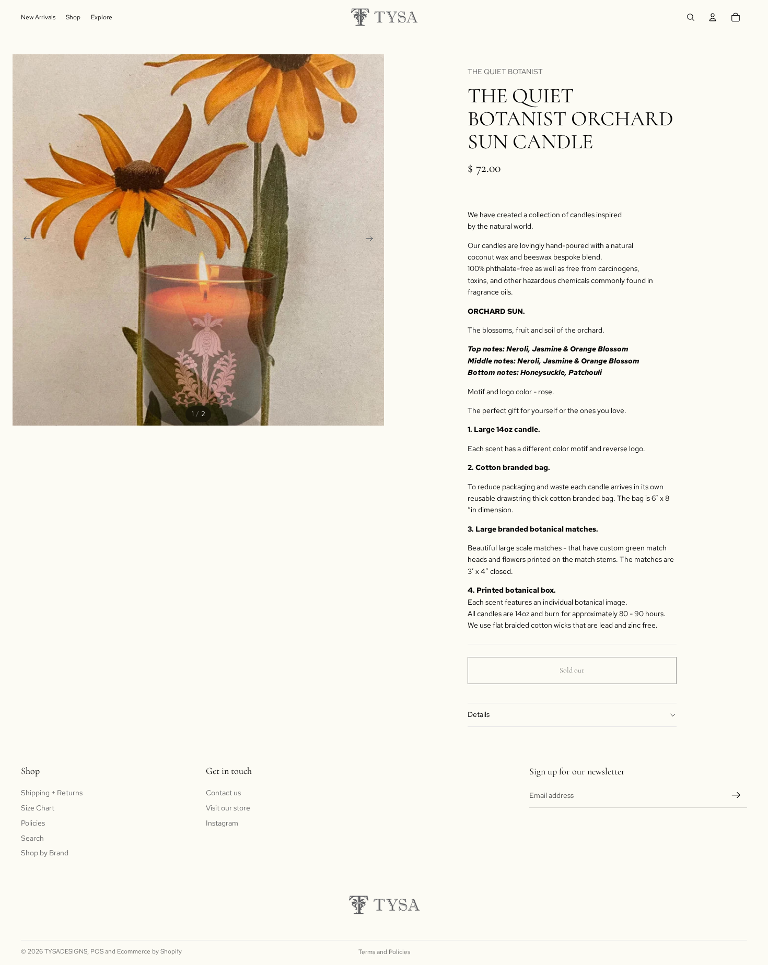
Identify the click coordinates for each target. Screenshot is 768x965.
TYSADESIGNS (65, 951)
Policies (33, 823)
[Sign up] (736, 795)
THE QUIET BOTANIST (505, 71)
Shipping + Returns (52, 792)
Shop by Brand (44, 852)
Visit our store (228, 808)
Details (479, 714)
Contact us (223, 792)
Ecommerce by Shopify (149, 951)
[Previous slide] (24, 240)
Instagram (222, 823)
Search (32, 837)
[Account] (712, 17)
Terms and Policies (384, 952)
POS (96, 951)
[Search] (690, 17)
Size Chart (37, 808)
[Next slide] (372, 240)
